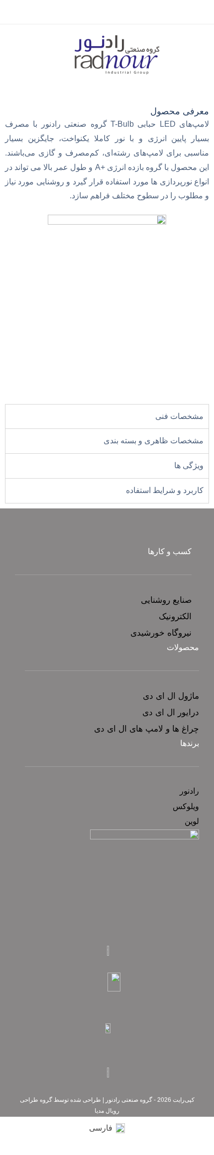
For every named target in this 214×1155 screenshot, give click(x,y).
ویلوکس (186, 806)
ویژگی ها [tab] (189, 465)
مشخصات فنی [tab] (179, 416)
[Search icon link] (12, 13)
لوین (192, 821)
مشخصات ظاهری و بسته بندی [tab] (154, 440)
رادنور (189, 791)
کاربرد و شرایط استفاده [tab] (165, 490)
